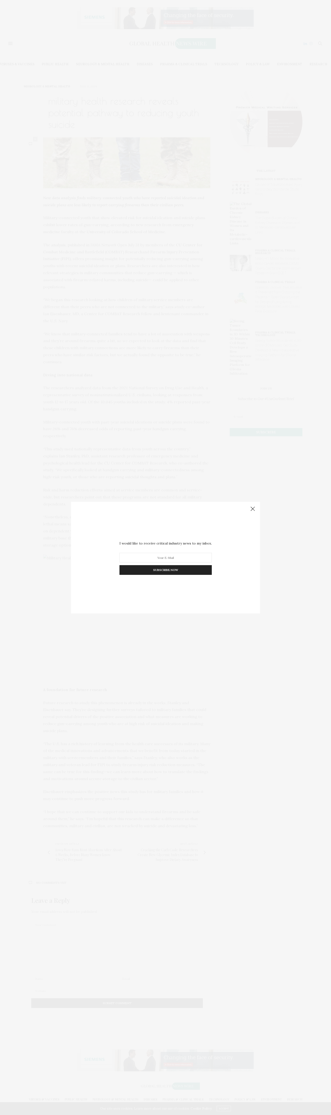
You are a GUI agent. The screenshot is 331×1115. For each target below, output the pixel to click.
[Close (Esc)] (253, 509)
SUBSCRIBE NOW (165, 570)
